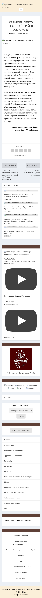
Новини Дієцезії (22, 33)
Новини (7, 440)
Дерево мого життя (12, 503)
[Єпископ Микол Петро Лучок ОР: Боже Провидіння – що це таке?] (21, 203)
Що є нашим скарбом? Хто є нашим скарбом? (19, 232)
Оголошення (9, 445)
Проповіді (8, 461)
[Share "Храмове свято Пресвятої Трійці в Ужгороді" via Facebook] (12, 150)
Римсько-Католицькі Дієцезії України (18, 477)
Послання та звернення (13, 450)
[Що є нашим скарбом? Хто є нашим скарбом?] (21, 227)
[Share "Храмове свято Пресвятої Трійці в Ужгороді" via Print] (29, 150)
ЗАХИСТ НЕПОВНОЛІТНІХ (21, 430)
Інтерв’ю (7, 471)
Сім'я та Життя (21, 572)
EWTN (21, 561)
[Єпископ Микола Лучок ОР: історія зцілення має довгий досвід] (21, 190)
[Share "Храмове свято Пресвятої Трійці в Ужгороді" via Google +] (21, 150)
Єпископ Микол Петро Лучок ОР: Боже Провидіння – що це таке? (20, 208)
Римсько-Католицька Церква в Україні (21, 550)
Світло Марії (21, 578)
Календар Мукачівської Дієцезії (16, 487)
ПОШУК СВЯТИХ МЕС (21, 405)
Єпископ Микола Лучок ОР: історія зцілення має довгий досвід (18, 195)
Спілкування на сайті (12, 498)
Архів (6, 508)
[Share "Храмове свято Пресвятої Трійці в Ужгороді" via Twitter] (17, 150)
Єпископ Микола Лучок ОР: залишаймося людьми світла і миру (19, 220)
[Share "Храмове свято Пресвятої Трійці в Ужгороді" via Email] (25, 150)
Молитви (8, 482)
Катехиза (8, 466)
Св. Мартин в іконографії (14, 492)
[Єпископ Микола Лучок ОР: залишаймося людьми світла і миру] (21, 215)
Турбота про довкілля (13, 456)
